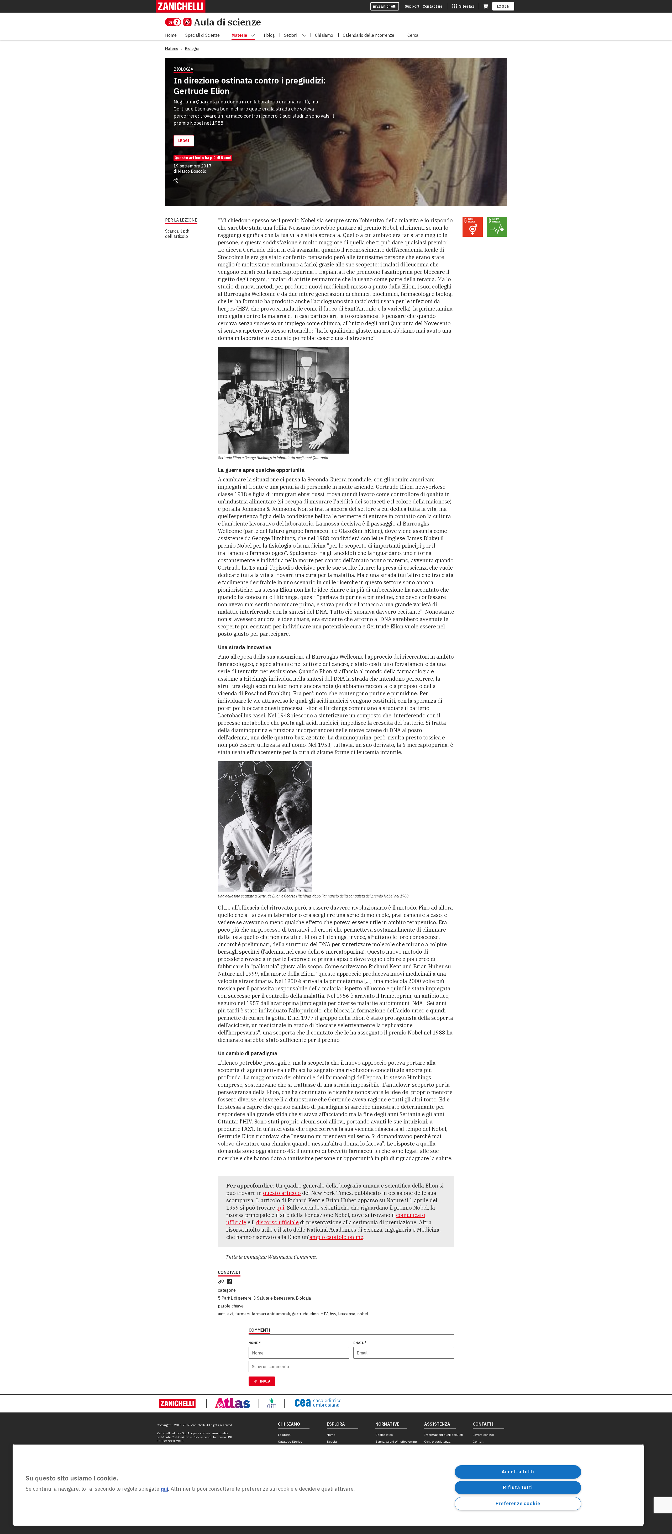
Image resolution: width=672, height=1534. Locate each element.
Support (412, 6)
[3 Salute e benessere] (497, 227)
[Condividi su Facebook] (230, 1282)
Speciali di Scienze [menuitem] (202, 35)
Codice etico (384, 1435)
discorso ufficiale (277, 1222)
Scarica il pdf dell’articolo (177, 233)
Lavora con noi (483, 1435)
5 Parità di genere (234, 1298)
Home (331, 1435)
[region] (328, 1485)
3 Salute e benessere (273, 1298)
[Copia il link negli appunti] (222, 1282)
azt (230, 1313)
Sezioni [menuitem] (290, 35)
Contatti (478, 1441)
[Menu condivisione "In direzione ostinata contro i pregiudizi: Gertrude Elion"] (176, 180)
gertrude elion (305, 1313)
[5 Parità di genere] (473, 227)
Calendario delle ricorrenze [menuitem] (368, 35)
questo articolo (282, 1192)
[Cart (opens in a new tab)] (485, 6)
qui (280, 1207)
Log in (503, 6)
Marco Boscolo (192, 171)
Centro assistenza (437, 1441)
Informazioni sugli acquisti (443, 1435)
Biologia (303, 1298)
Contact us (432, 6)
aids (221, 1313)
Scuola (332, 1441)
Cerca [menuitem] (412, 35)
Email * (359, 1343)
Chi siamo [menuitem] (324, 35)
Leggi (184, 140)
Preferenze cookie (518, 1503)
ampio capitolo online (336, 1237)
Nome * (255, 1343)
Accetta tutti (518, 1472)
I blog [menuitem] (269, 35)
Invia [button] (265, 1381)
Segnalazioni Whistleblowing (396, 1441)
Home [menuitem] (171, 35)
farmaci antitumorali (270, 1313)
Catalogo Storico (290, 1441)
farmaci (242, 1313)
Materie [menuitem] (239, 35)
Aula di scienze (227, 22)
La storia (284, 1435)
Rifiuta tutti (518, 1487)
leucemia (346, 1313)
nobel (362, 1313)
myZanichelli (384, 6)
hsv (333, 1313)
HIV (324, 1313)
